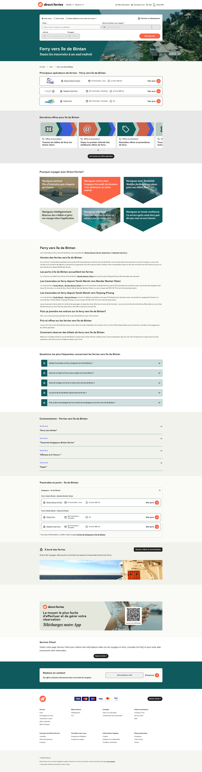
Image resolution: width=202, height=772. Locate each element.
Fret (72, 715)
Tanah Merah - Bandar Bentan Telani (67, 286)
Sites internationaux (46, 739)
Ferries (136, 742)
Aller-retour (48, 18)
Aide (135, 718)
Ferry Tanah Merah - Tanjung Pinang (54, 511)
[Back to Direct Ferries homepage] (50, 4)
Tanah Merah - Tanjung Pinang (64, 297)
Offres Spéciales (45, 721)
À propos (42, 742)
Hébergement (75, 712)
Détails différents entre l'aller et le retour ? (82, 18)
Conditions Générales (110, 742)
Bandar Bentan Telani (85, 276)
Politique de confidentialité (111, 739)
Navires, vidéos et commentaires (148, 549)
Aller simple (60, 18)
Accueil (42, 67)
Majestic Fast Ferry (120, 253)
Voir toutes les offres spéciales (101, 156)
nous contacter (110, 761)
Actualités (43, 736)
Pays (41, 712)
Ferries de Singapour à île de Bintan (91, 535)
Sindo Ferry (106, 253)
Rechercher (150, 36)
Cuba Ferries (138, 739)
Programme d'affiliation (78, 736)
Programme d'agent (77, 739)
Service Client (138, 715)
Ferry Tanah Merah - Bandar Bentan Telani (57, 496)
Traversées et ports (46, 718)
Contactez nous (139, 712)
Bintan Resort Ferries (93, 253)
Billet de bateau (45, 724)
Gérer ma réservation (110, 712)
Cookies (105, 736)
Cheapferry (138, 736)
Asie (50, 67)
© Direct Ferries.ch (45, 758)
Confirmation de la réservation (112, 715)
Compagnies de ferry (46, 715)
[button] (101, 363)
